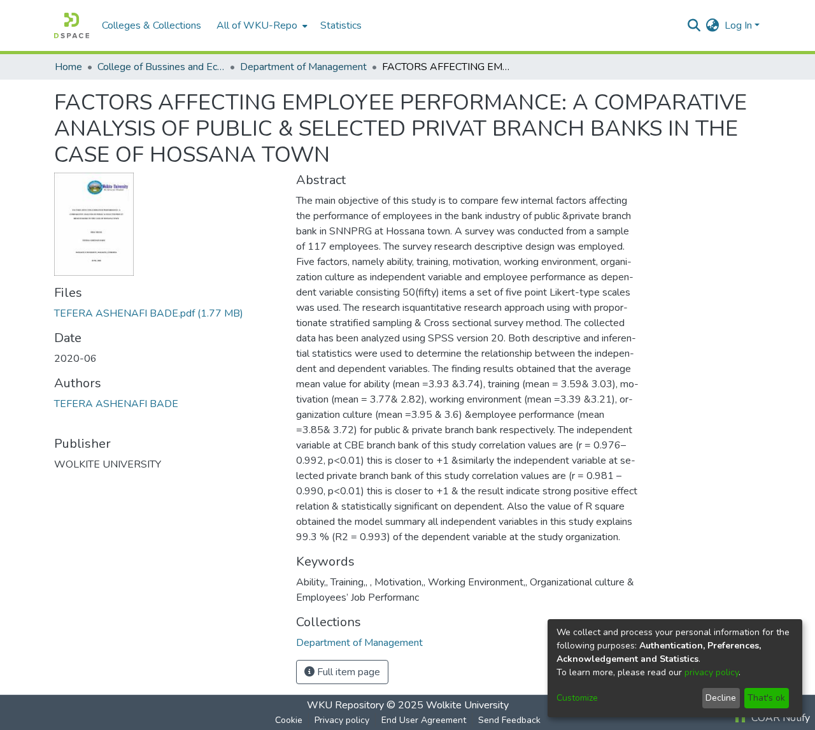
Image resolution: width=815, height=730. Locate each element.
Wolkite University (467, 705)
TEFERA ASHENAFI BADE (116, 404)
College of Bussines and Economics (161, 67)
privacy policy (711, 672)
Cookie (288, 720)
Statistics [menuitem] (341, 25)
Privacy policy (342, 720)
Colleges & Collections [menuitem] (151, 25)
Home (68, 67)
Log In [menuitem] (738, 25)
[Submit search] (694, 25)
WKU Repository (345, 705)
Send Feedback (509, 720)
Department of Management (303, 67)
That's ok (766, 698)
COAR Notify (779, 718)
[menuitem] (261, 25)
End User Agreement (423, 720)
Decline (720, 698)
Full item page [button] (347, 672)
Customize (577, 698)
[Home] (71, 25)
